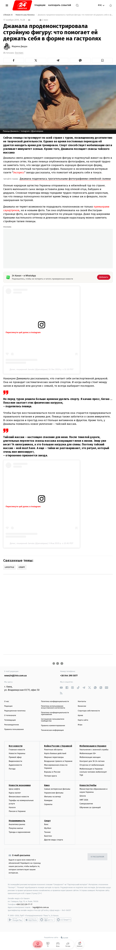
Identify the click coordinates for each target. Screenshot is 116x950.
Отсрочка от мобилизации (92, 765)
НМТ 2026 (84, 800)
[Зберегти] (102, 60)
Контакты (82, 701)
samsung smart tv (63, 919)
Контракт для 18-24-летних (92, 761)
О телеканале (10, 715)
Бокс (46, 824)
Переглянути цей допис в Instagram (23, 332)
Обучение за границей (90, 807)
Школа (83, 796)
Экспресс (18, 172)
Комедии (48, 800)
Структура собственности (89, 711)
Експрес (19, 52)
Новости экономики (20, 785)
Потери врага (50, 776)
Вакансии (82, 706)
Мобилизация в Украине (93, 746)
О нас (6, 701)
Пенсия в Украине (17, 811)
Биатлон (48, 836)
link (61, 687)
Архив (80, 715)
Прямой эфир (15, 757)
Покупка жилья (16, 828)
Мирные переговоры (54, 757)
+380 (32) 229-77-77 (24, 904)
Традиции (40, 5)
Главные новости (17, 749)
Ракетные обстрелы (53, 749)
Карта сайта (83, 720)
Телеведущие (10, 720)
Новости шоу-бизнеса (25, 15)
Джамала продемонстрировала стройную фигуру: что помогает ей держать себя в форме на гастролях (75, 15)
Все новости (15, 746)
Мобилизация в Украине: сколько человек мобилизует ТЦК (93, 772)
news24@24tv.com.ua (15, 675)
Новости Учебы (88, 785)
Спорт (47, 820)
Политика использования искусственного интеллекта (53, 707)
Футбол (47, 828)
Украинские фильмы (53, 793)
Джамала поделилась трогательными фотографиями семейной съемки (65, 178)
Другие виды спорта (53, 840)
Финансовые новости (19, 796)
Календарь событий (59, 5)
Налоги (12, 807)
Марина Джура (19, 46)
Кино (47, 785)
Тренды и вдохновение (19, 832)
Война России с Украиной (58, 746)
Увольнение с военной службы (94, 749)
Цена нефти (14, 789)
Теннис (47, 832)
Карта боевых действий (55, 753)
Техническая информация (52, 730)
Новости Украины (17, 753)
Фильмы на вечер (52, 796)
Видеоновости (15, 761)
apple (31, 919)
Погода (12, 769)
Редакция (8, 706)
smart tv (47, 919)
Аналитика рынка (17, 824)
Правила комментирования (53, 726)
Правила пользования (14, 729)
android (15, 919)
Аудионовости (15, 765)
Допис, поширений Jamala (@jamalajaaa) (29, 369)
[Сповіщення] (111, 5)
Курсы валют (15, 793)
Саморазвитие (86, 803)
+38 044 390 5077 (69, 675)
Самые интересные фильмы (57, 789)
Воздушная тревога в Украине (58, 761)
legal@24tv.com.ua (41, 907)
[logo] (22, 5)
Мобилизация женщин (90, 757)
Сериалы (48, 804)
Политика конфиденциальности (55, 701)
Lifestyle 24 (8, 15)
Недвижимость (17, 820)
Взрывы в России (52, 772)
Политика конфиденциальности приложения (55, 713)
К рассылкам (97, 857)
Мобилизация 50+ (88, 753)
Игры (80, 725)
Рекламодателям (11, 725)
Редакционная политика (14, 711)
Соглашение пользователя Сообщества (52, 720)
